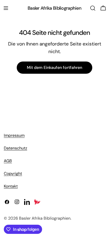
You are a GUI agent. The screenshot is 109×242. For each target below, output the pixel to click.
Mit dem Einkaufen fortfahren (54, 67)
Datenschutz (15, 148)
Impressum (14, 135)
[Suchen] (93, 8)
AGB (8, 160)
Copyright (13, 173)
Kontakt (11, 186)
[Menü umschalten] (6, 8)
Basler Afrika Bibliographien (54, 8)
